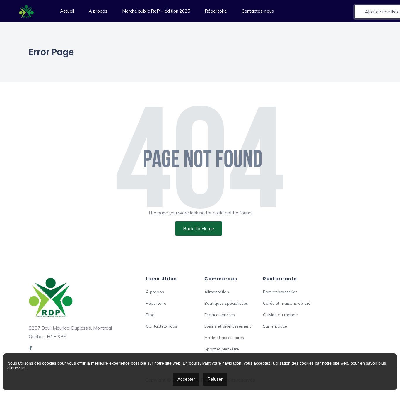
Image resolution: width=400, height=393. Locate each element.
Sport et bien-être (221, 349)
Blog (150, 314)
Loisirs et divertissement (227, 326)
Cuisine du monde (280, 314)
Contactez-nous (258, 11)
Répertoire (216, 11)
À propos (98, 11)
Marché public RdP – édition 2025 (156, 11)
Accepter (186, 379)
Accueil (67, 11)
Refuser (215, 379)
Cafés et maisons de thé (286, 303)
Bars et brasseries (280, 291)
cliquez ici (16, 367)
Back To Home (198, 228)
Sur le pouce (275, 326)
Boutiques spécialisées (226, 303)
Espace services (219, 314)
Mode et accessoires (224, 337)
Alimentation (216, 291)
